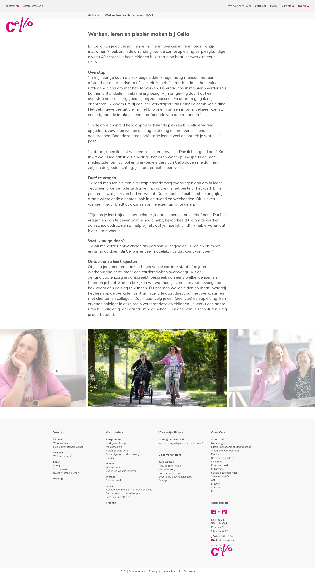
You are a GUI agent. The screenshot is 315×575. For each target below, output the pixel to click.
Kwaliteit (216, 454)
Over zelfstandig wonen (66, 472)
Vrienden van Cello (221, 476)
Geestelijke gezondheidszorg (122, 454)
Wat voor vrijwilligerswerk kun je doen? (180, 443)
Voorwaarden (137, 571)
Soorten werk (113, 480)
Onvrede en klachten (222, 458)
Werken (58, 452)
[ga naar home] (89, 15)
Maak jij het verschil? (171, 439)
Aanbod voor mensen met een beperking (129, 489)
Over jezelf (59, 465)
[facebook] (213, 512)
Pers (273, 6)
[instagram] (219, 512)
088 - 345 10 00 (223, 536)
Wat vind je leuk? (63, 456)
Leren (56, 461)
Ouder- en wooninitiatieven (121, 470)
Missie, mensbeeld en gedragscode (231, 446)
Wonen (57, 439)
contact (260, 6)
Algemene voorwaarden (225, 450)
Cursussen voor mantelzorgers (123, 493)
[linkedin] (224, 512)
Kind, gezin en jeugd (169, 465)
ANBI (214, 480)
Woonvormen (61, 443)
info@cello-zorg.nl (224, 540)
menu (302, 6)
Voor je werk (60, 469)
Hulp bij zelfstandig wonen (68, 446)
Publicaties (217, 468)
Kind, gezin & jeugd (116, 443)
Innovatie (216, 461)
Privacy (153, 571)
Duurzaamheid (219, 465)
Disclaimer (190, 571)
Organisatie (217, 439)
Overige (110, 458)
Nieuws (96, 15)
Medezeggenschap (222, 443)
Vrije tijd (58, 478)
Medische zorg (114, 446)
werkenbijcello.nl (239, 6)
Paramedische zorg (117, 450)
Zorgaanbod (114, 439)
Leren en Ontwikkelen (118, 496)
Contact (215, 487)
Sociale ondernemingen (224, 472)
